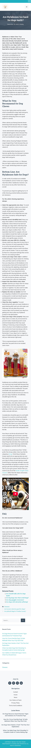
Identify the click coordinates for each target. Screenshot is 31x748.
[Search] (23, 620)
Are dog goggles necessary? (15, 600)
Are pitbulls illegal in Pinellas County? (15, 611)
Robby (22, 24)
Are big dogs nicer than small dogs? (17, 598)
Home (15, 694)
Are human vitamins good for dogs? (14, 609)
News (15, 697)
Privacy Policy (15, 703)
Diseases (6, 606)
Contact (15, 692)
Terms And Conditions (15, 705)
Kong (10, 454)
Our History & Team (15, 700)
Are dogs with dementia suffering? (17, 602)
